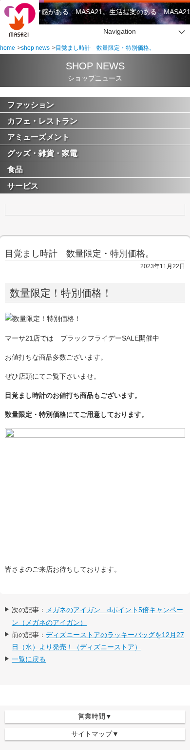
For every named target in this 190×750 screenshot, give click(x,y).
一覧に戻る (29, 659)
